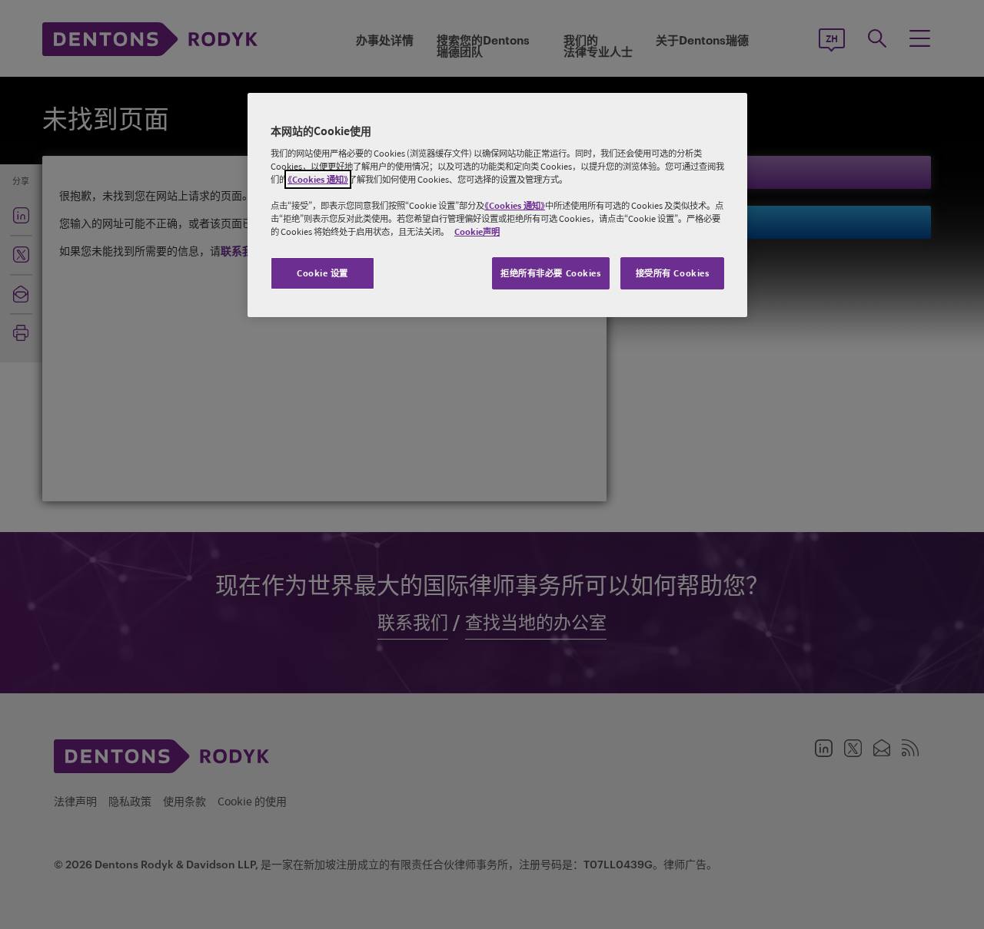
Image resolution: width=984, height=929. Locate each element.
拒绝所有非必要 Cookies (550, 272)
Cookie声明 (477, 231)
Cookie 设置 (322, 272)
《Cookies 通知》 (318, 179)
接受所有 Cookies (673, 272)
